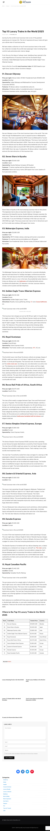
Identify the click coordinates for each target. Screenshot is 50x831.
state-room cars (12, 364)
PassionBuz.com (13, 34)
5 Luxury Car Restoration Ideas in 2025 (12, 717)
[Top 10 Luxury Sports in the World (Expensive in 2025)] (37, 690)
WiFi (34, 348)
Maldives (5, 794)
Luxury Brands (6, 789)
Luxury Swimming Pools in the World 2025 (13, 679)
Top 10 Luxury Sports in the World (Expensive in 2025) (34, 699)
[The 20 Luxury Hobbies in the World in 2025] (37, 671)
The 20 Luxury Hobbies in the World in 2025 (35, 680)
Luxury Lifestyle (7, 791)
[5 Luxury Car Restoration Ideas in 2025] (13, 709)
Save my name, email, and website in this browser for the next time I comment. (21, 753)
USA (4, 810)
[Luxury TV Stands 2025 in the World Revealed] (13, 690)
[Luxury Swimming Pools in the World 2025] (13, 671)
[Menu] (4, 2)
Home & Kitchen (7, 787)
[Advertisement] (25, 18)
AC (31, 302)
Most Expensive (7, 798)
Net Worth (5, 801)
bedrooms (23, 281)
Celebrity (5, 779)
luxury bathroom (41, 302)
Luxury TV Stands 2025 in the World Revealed (11, 699)
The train (39, 548)
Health (5, 784)
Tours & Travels (7, 808)
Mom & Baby (6, 796)
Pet (4, 805)
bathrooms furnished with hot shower (29, 416)
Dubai (4, 782)
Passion (5, 803)
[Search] (46, 2)
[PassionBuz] (25, 2)
